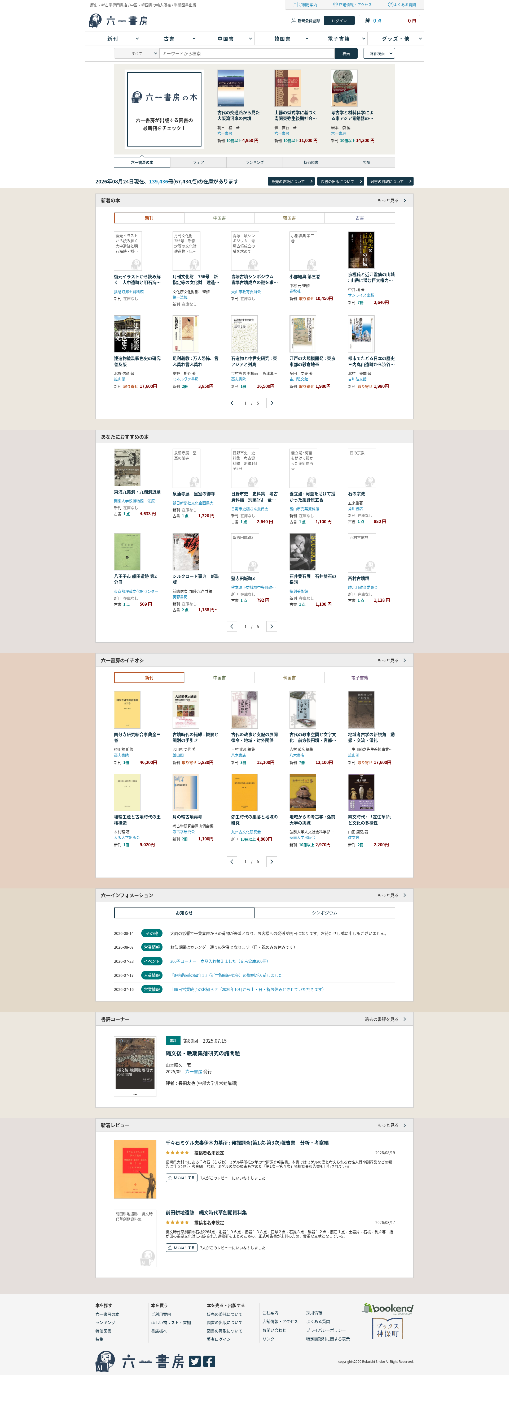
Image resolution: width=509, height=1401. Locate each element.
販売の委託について (288, 181)
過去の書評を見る (382, 1019)
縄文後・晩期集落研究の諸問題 (203, 1053)
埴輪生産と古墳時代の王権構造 (137, 819)
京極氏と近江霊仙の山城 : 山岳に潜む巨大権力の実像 (371, 280)
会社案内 (270, 1312)
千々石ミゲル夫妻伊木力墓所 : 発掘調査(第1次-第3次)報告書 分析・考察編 (247, 1142)
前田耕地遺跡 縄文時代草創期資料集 (206, 1212)
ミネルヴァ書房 (186, 378)
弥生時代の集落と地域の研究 (254, 819)
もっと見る (388, 200)
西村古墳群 (358, 578)
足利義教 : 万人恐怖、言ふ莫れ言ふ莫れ (195, 361)
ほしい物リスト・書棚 (171, 1322)
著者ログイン (219, 1339)
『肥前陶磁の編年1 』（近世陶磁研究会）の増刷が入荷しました (226, 975)
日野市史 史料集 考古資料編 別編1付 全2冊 (254, 499)
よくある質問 (405, 4)
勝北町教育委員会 (363, 587)
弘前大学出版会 (302, 837)
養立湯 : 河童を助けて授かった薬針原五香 (312, 496)
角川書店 (355, 508)
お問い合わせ (274, 1330)
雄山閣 (119, 378)
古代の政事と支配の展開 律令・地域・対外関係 (256, 737)
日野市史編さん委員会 (249, 508)
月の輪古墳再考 (187, 816)
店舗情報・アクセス (355, 4)
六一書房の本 (107, 1314)
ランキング (105, 1322)
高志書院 (238, 378)
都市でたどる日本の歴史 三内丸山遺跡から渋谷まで (371, 364)
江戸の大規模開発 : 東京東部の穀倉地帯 (312, 361)
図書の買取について (387, 181)
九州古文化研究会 (246, 831)
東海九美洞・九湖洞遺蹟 (137, 491)
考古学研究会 (184, 831)
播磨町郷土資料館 (129, 291)
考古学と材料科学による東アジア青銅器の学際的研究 (352, 118)
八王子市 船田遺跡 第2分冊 (135, 579)
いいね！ (181, 1177)
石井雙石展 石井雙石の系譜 (312, 579)
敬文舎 (353, 837)
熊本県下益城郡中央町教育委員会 (259, 587)
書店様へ (159, 1331)
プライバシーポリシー (326, 1330)
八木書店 (238, 755)
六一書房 (224, 133)
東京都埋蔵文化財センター (136, 591)
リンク (268, 1339)
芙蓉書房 (180, 596)
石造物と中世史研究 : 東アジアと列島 (254, 361)
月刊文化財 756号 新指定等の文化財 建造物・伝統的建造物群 (195, 282)
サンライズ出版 (361, 295)
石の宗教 (356, 493)
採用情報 (314, 1312)
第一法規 (180, 297)
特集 (99, 1339)
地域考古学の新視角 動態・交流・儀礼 (371, 737)
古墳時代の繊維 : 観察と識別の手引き (195, 737)
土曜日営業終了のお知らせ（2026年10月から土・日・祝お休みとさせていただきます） (248, 989)
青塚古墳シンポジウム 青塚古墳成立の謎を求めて (254, 282)
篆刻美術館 (298, 591)
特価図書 (103, 1331)
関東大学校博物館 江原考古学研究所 (145, 500)
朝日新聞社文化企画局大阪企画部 (200, 502)
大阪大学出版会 (127, 837)
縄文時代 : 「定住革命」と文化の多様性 (371, 819)
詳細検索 (377, 53)
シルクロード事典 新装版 (196, 579)
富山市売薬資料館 (304, 508)
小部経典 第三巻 (304, 276)
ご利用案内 (308, 4)
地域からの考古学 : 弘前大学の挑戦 (312, 819)
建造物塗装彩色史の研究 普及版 (139, 361)
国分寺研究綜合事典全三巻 (137, 737)
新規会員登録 (309, 20)
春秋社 (295, 291)
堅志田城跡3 (243, 578)
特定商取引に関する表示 (328, 1339)
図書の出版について (337, 181)
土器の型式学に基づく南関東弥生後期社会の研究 (295, 118)
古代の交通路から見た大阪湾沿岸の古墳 (238, 115)
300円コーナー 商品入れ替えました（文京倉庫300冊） (220, 961)
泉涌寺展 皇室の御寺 (194, 493)
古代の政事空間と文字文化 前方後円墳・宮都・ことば (312, 740)
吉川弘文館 (298, 378)
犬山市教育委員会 (246, 291)
